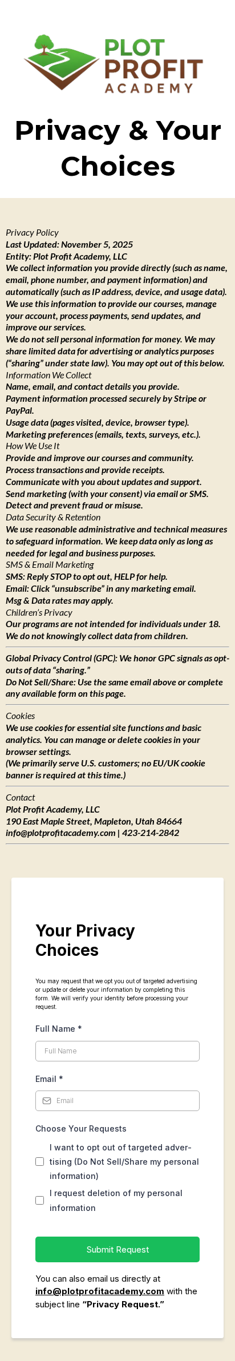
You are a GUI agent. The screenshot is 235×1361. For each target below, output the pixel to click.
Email (49, 1079)
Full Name (58, 1028)
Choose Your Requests (81, 1128)
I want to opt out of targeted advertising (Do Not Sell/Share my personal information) (124, 1161)
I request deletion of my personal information (116, 1200)
